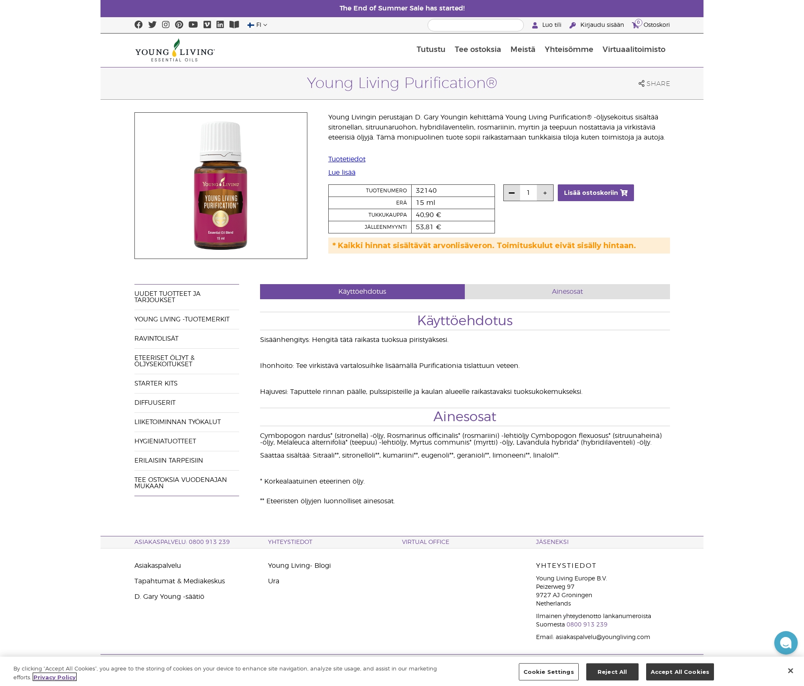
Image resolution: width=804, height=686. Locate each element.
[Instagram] (166, 25)
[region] (402, 671)
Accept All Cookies (680, 671)
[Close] (790, 670)
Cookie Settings (548, 671)
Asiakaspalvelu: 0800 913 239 (182, 542)
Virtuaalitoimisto (634, 50)
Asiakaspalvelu (157, 565)
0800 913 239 (587, 625)
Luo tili (552, 25)
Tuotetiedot (347, 159)
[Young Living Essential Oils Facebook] (138, 25)
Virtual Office (425, 542)
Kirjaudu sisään (602, 25)
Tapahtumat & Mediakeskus (179, 581)
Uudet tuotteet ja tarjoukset (167, 297)
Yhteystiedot (290, 542)
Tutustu (431, 50)
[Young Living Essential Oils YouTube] (193, 25)
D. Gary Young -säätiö (169, 596)
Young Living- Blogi (299, 565)
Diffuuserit (154, 403)
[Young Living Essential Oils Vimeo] (207, 25)
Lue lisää (342, 172)
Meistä (523, 50)
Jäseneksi (552, 542)
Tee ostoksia (478, 50)
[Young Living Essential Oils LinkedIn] (220, 25)
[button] (786, 643)
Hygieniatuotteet (165, 441)
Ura (273, 581)
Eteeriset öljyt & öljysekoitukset (164, 361)
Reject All (612, 671)
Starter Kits (156, 384)
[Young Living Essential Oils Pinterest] (179, 25)
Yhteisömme (569, 50)
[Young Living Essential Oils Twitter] (152, 25)
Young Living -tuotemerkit (181, 319)
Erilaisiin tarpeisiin (168, 461)
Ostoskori (653, 24)
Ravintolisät (156, 339)
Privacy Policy (55, 676)
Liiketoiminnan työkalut (177, 422)
